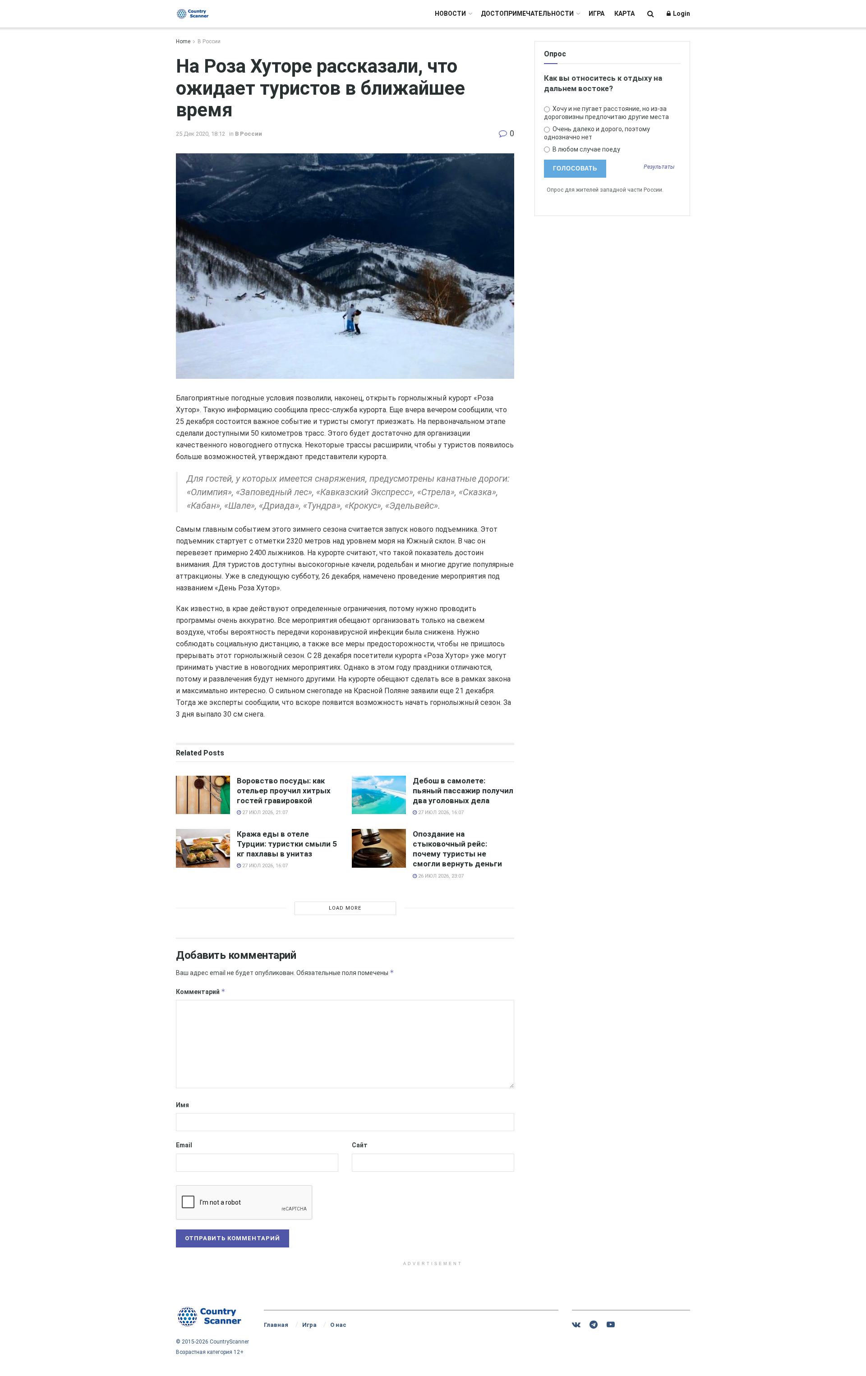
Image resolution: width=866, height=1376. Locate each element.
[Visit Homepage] (193, 13)
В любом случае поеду (585, 149)
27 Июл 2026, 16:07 (440, 812)
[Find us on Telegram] (594, 1325)
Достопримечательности (527, 13)
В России (209, 41)
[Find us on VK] (576, 1325)
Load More (345, 908)
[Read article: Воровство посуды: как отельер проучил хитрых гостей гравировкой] (203, 795)
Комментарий (201, 991)
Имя (182, 1105)
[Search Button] (650, 14)
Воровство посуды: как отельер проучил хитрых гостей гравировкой (284, 790)
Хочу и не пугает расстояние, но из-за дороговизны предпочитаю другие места (606, 112)
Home (183, 41)
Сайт (360, 1145)
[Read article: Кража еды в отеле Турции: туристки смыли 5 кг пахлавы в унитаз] (203, 848)
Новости (450, 13)
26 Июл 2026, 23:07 (440, 876)
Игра (596, 13)
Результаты (659, 167)
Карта (624, 13)
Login (681, 13)
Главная (276, 1324)
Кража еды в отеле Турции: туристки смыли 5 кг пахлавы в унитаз (287, 843)
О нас (338, 1324)
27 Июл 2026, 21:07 (264, 812)
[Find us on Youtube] (611, 1325)
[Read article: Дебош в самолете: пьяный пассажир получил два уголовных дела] (379, 795)
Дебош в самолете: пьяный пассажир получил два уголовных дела (463, 790)
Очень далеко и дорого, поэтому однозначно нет (597, 133)
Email (184, 1145)
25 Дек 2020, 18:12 (200, 133)
